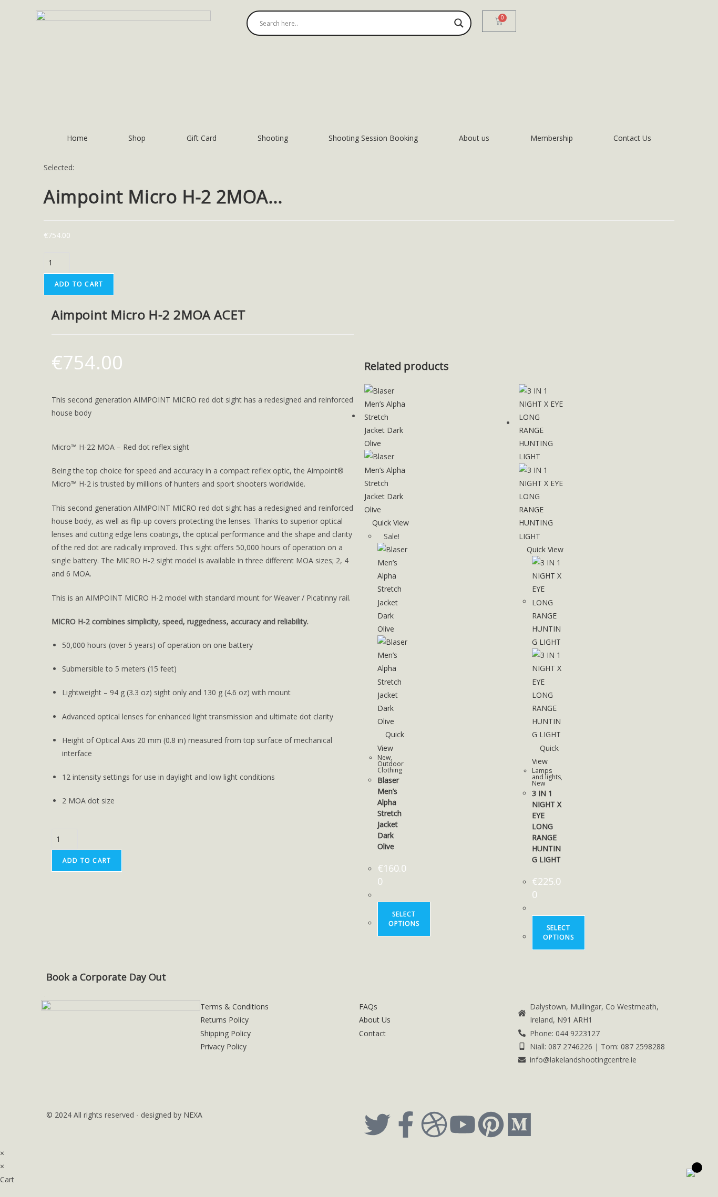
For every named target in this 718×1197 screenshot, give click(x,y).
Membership (551, 138)
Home (77, 138)
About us (474, 138)
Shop (137, 138)
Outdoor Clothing (390, 767)
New (384, 757)
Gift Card (202, 138)
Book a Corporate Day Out (106, 977)
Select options (403, 919)
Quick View (389, 523)
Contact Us (632, 138)
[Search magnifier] (459, 23)
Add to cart (79, 284)
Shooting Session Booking (373, 138)
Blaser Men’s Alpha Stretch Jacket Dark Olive (389, 813)
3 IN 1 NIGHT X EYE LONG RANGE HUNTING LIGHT (546, 826)
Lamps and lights (546, 773)
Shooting (273, 138)
